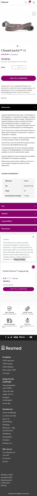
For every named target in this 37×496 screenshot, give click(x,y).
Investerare (6, 458)
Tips (18, 206)
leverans (13, 61)
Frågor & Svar (8, 394)
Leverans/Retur (18, 221)
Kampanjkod (7, 437)
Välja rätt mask (8, 391)
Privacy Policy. (19, 259)
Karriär (5, 461)
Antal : (3, 67)
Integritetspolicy (6, 480)
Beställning (7, 434)
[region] (18, 248)
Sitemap (4, 485)
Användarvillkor (6, 477)
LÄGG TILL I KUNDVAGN (18, 78)
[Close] (33, 237)
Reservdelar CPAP (9, 370)
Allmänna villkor (7, 475)
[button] (33, 267)
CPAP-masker (8, 364)
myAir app (6, 403)
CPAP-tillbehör (8, 367)
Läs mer (3, 98)
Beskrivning (18, 107)
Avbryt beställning (9, 413)
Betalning (6, 425)
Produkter (6, 440)
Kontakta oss (7, 443)
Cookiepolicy (5, 483)
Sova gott (6, 373)
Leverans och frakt (9, 416)
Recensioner (18, 229)
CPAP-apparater (8, 361)
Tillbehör (18, 213)
